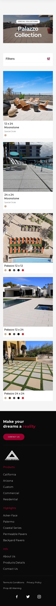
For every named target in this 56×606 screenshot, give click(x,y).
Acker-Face (10, 515)
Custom (8, 486)
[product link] (28, 96)
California (9, 474)
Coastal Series (12, 527)
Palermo (8, 521)
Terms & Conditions (13, 582)
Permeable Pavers (15, 534)
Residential (10, 499)
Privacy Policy (34, 582)
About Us (9, 556)
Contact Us (10, 568)
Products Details (14, 562)
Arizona (8, 480)
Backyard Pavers (13, 540)
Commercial (11, 493)
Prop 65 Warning (12, 588)
